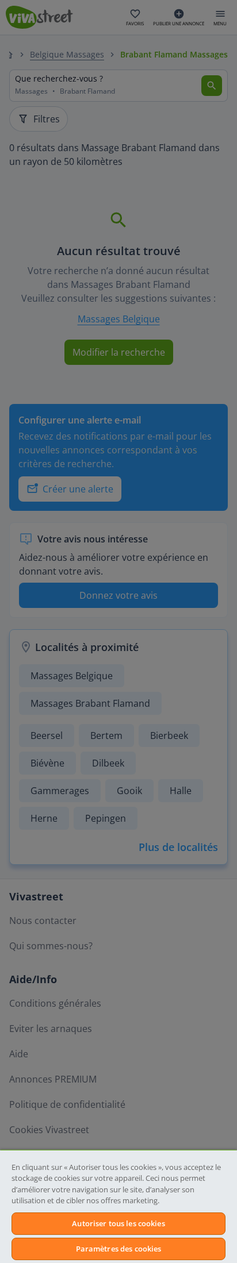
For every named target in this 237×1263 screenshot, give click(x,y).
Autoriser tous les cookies (118, 1223)
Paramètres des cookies (119, 1248)
